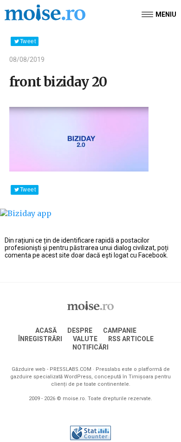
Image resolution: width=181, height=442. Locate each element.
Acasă (46, 330)
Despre (79, 330)
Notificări (90, 347)
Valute (85, 339)
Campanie (119, 330)
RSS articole (131, 339)
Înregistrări (40, 339)
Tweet (28, 41)
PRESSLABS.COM (70, 369)
